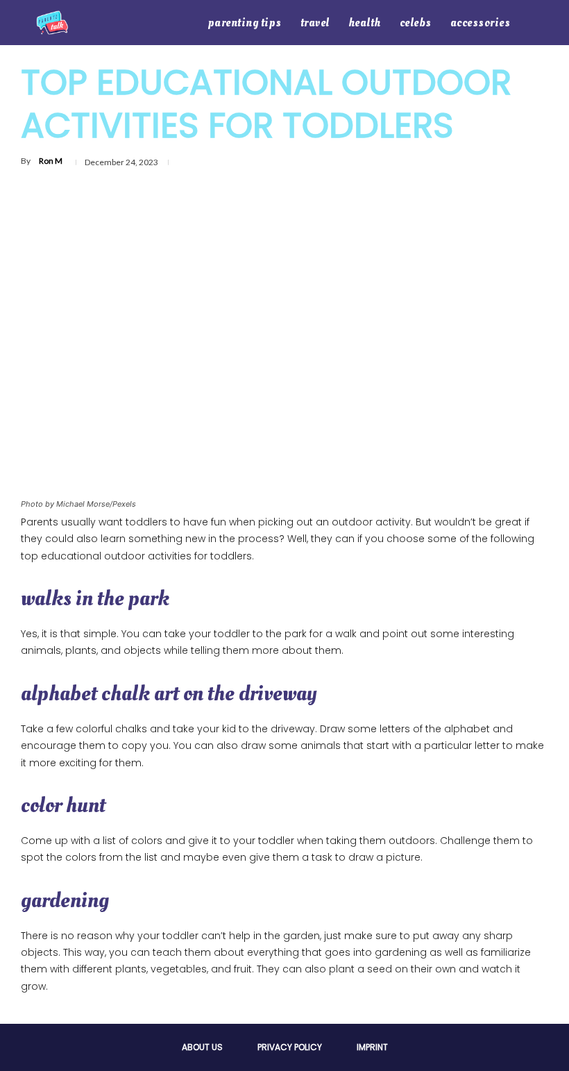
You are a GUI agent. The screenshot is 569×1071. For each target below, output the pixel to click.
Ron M (50, 160)
